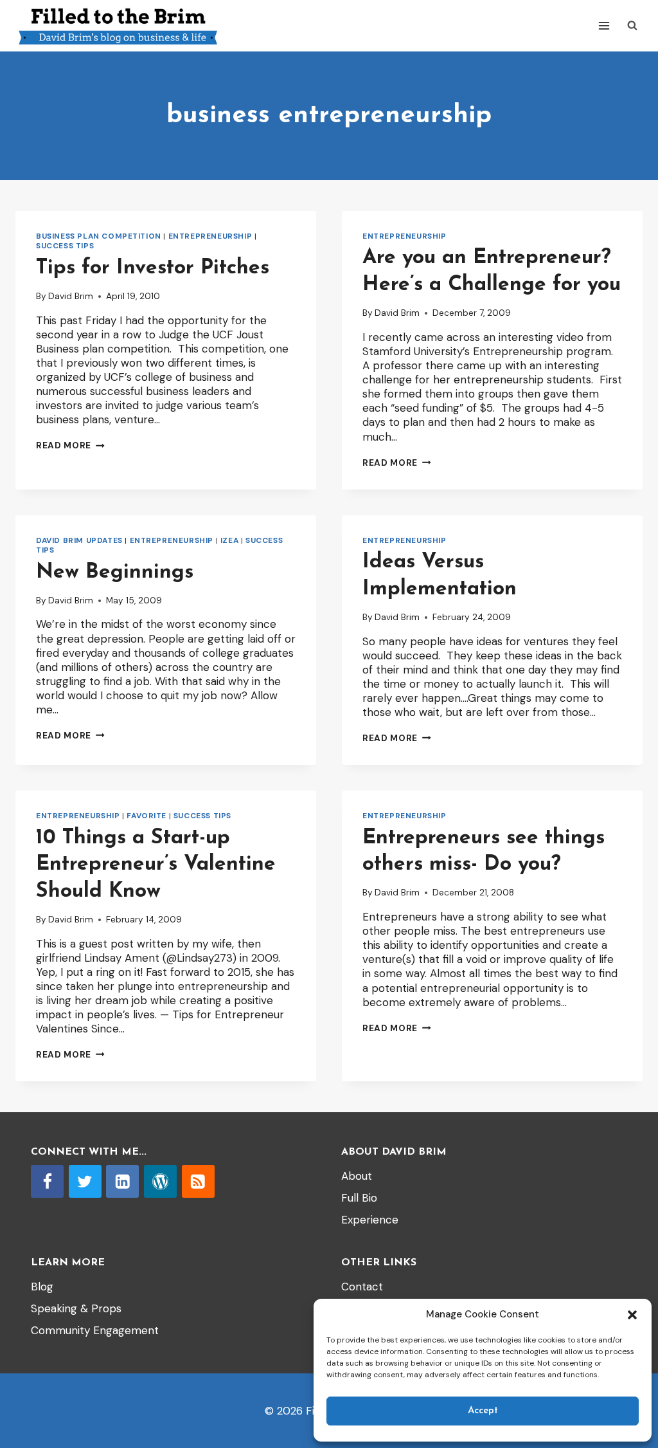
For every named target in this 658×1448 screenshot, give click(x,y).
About (356, 1176)
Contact (362, 1286)
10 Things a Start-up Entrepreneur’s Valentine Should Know (156, 865)
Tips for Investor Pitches (152, 268)
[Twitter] (85, 1181)
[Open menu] (604, 25)
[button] (632, 1314)
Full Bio (359, 1198)
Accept (483, 1411)
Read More (70, 445)
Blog (42, 1286)
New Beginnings (114, 572)
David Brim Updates (79, 540)
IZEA (229, 540)
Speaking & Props (76, 1308)
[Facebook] (47, 1181)
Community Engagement (95, 1330)
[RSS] (198, 1181)
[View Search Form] (632, 25)
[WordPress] (160, 1181)
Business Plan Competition (98, 236)
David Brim (70, 296)
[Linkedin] (122, 1181)
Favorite (146, 816)
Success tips (65, 246)
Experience (369, 1220)
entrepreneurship (210, 236)
